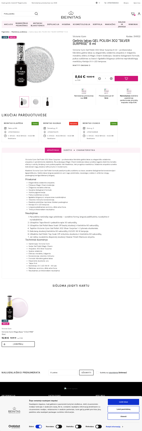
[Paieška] (36, 13)
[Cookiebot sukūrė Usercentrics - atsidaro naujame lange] (14, 426)
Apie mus (137, 3)
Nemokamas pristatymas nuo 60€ (44, 3)
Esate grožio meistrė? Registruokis (14, 3)
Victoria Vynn (79, 36)
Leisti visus (123, 402)
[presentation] (1, 313)
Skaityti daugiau (81, 65)
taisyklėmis (113, 372)
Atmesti (123, 416)
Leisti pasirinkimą (123, 409)
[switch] (59, 426)
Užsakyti (86, 372)
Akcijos (126, 3)
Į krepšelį (18, 344)
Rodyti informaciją (113, 427)
